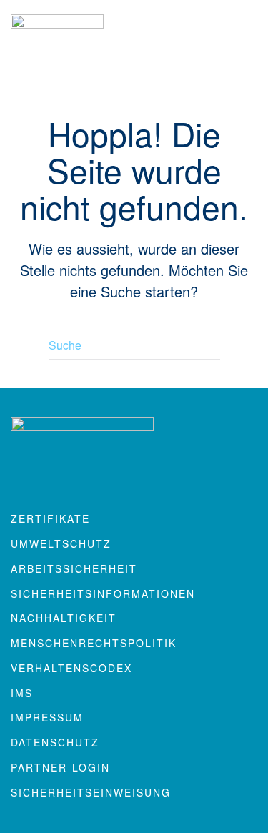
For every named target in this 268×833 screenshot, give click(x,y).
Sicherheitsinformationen (103, 593)
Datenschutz (55, 742)
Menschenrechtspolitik (94, 643)
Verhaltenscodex (71, 668)
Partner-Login (60, 767)
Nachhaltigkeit (63, 618)
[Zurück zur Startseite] (57, 43)
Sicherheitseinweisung (91, 792)
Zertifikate (50, 518)
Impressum (47, 717)
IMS (22, 693)
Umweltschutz (61, 543)
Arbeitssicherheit (74, 568)
